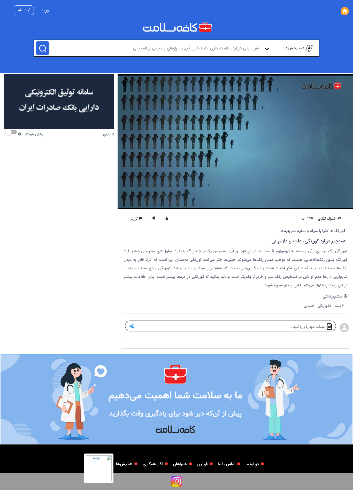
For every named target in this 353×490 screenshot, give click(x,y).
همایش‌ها (124, 464)
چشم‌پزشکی (333, 297)
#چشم (339, 306)
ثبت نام (24, 10)
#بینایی (309, 306)
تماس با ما (226, 464)
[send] (131, 326)
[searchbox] (154, 48)
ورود (45, 10)
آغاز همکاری (153, 464)
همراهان (180, 464)
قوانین (202, 464)
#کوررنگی (324, 306)
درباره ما (252, 464)
